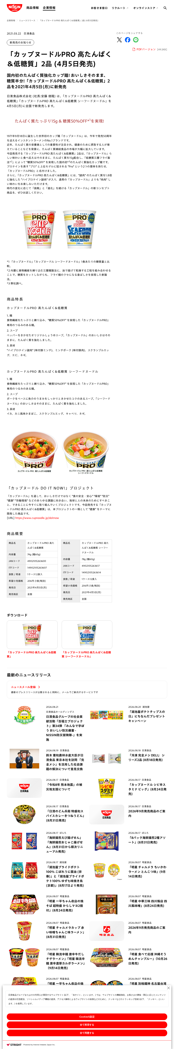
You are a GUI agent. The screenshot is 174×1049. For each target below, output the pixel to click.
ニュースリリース (27, 20)
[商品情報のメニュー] (40, 7)
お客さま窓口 (99, 8)
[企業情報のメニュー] (56, 7)
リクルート (119, 8)
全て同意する (87, 1032)
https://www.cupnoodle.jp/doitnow (37, 518)
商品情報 (32, 7)
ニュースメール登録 (23, 687)
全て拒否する (87, 1024)
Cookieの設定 (87, 1016)
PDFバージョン (152, 49)
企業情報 (49, 7)
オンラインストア (144, 8)
